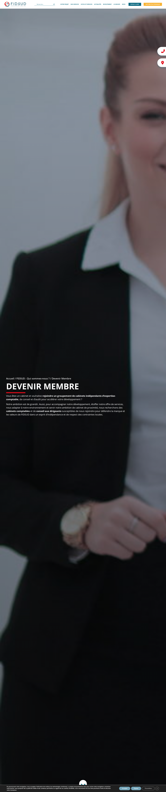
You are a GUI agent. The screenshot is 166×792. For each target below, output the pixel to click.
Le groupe (117, 4)
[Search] (54, 4)
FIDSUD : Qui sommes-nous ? (33, 378)
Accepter (124, 788)
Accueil (10, 378)
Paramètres (148, 788)
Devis (123, 4)
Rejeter (136, 788)
